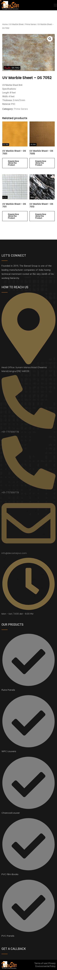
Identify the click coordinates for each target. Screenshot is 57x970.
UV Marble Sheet (16, 24)
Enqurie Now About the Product (13, 163)
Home (5, 24)
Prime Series (30, 24)
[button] (50, 39)
